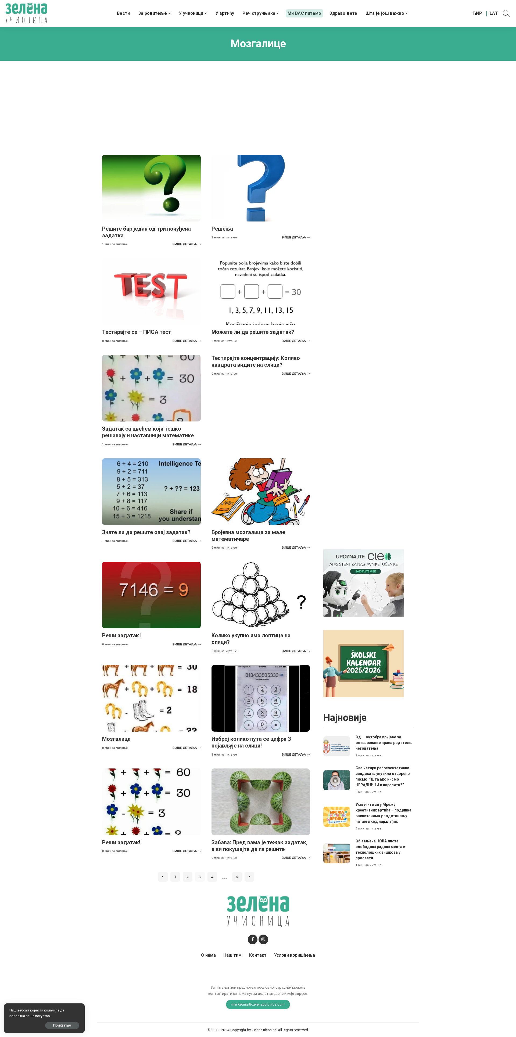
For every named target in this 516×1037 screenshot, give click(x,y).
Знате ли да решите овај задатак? (146, 532)
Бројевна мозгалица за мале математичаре (248, 535)
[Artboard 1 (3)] (363, 582)
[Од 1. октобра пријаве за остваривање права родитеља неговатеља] (336, 746)
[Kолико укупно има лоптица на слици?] (261, 595)
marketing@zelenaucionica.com (258, 1004)
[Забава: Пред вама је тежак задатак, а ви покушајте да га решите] (261, 801)
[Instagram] (263, 939)
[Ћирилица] (477, 13)
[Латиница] (494, 13)
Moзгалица (116, 739)
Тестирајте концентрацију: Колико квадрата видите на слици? (256, 361)
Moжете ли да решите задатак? (253, 332)
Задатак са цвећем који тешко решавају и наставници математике (148, 432)
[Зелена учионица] (26, 13)
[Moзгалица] (151, 698)
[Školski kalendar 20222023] (363, 663)
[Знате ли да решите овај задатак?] (151, 491)
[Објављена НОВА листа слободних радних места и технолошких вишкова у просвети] (336, 853)
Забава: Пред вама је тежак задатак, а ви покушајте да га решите (259, 845)
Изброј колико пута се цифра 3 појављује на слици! (251, 742)
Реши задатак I (122, 635)
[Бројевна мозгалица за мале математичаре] (261, 491)
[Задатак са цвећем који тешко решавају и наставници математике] (151, 388)
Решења (222, 229)
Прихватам (62, 1025)
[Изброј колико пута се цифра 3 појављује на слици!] (261, 698)
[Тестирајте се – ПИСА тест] (151, 291)
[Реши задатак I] (151, 595)
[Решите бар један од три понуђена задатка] (151, 188)
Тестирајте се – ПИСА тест (136, 332)
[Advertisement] (258, 103)
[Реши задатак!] (151, 801)
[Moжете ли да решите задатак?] (261, 291)
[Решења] (261, 188)
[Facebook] (252, 939)
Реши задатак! (121, 842)
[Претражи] (506, 13)
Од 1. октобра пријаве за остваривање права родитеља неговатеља (384, 742)
